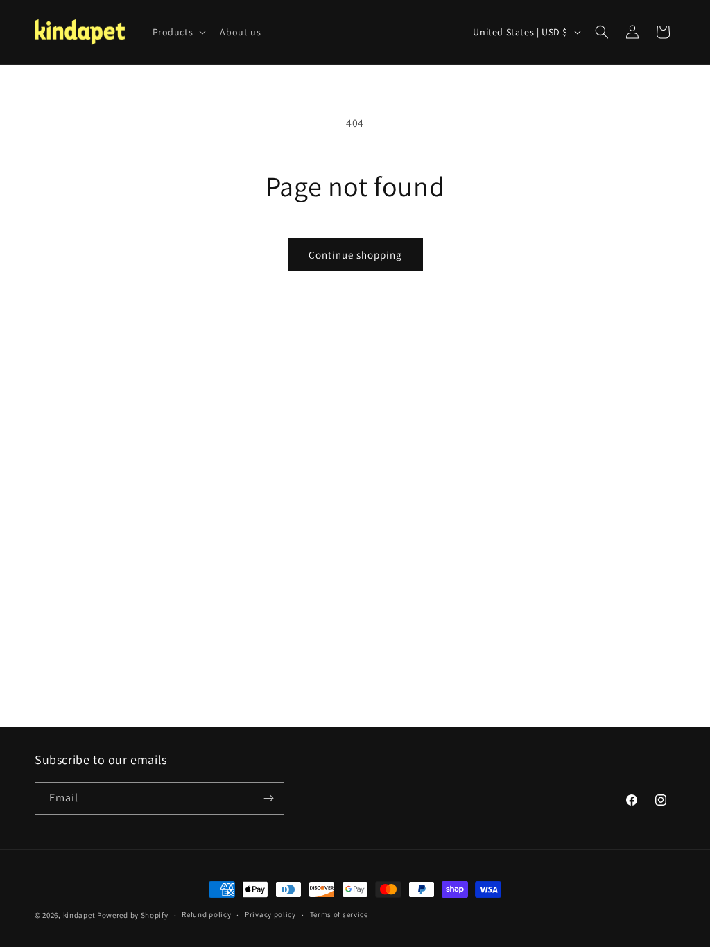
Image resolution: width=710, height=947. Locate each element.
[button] (178, 31)
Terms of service (339, 914)
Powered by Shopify (132, 915)
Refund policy (206, 914)
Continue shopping (355, 254)
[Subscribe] (268, 798)
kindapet (79, 915)
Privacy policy (270, 914)
